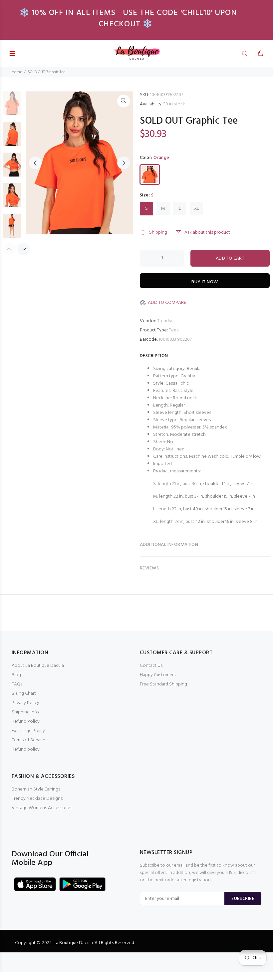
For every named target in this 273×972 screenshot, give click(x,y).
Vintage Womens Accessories (42, 808)
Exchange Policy (28, 731)
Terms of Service (28, 740)
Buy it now (204, 282)
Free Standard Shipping (163, 684)
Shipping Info (25, 712)
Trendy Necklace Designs (37, 798)
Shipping (158, 232)
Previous (35, 163)
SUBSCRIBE (242, 899)
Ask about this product (207, 232)
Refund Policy (26, 721)
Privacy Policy (25, 703)
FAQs (17, 684)
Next (123, 163)
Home (17, 72)
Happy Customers (157, 675)
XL (196, 208)
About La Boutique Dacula (38, 665)
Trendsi (164, 321)
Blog (16, 675)
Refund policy (26, 749)
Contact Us (151, 665)
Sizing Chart (24, 693)
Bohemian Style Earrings (36, 789)
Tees (173, 330)
